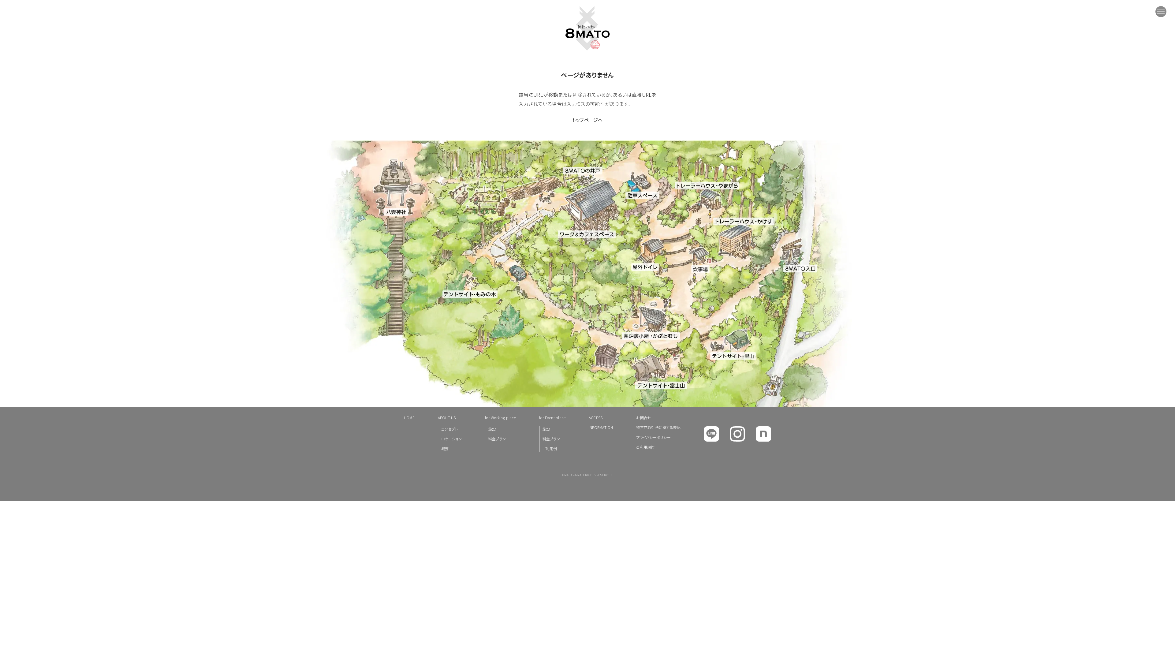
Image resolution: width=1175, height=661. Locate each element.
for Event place (552, 417)
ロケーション (451, 438)
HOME (409, 417)
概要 (445, 448)
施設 (492, 428)
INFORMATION (601, 427)
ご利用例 (550, 448)
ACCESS (595, 417)
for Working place (500, 417)
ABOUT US (447, 417)
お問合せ (643, 417)
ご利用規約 (645, 447)
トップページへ (587, 120)
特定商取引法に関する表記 (658, 427)
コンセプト (449, 428)
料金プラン (497, 438)
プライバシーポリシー (653, 437)
